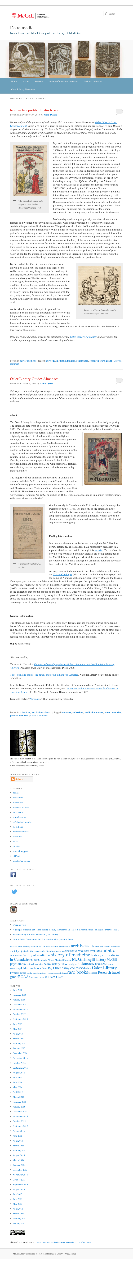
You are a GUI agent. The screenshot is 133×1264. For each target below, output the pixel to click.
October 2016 (19, 1062)
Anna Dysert (50, 114)
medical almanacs (65, 360)
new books (96, 963)
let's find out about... (42, 712)
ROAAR (16, 855)
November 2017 (20, 1009)
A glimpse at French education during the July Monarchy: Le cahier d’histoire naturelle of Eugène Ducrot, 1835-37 (67, 929)
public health (62, 973)
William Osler (54, 977)
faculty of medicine (36, 955)
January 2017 (19, 1048)
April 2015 (18, 1140)
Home (14, 81)
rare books (77, 971)
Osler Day (47, 968)
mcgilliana (18, 826)
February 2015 (19, 1150)
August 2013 (19, 1189)
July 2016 (17, 1077)
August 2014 (19, 1155)
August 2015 (19, 1130)
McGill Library (56, 1253)
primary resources (48, 972)
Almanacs (34, 698)
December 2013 (20, 1169)
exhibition (108, 950)
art (89, 946)
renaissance (82, 360)
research (92, 972)
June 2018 (18, 989)
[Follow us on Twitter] (14, 895)
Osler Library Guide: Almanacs (34, 378)
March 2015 (18, 1145)
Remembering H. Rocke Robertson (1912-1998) (35, 934)
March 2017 (18, 1038)
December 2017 (20, 1004)
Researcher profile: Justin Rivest (35, 109)
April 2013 (18, 1208)
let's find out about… (22, 821)
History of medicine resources (63, 81)
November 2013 (20, 1174)
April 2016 (18, 1092)
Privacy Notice (70, 1253)
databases (115, 946)
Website (39, 81)
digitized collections (53, 951)
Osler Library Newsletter (23, 89)
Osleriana (86, 968)
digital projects (18, 951)
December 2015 (20, 1111)
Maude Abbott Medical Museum (56, 959)
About (26, 81)
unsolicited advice (21, 860)
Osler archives (31, 968)
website (99, 550)
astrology (50, 360)
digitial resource (34, 951)
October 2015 (19, 1121)
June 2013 (18, 1199)
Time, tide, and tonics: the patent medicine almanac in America (44, 674)
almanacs (66, 712)
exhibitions (16, 955)
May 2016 (18, 1087)
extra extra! (18, 812)
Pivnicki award (18, 972)
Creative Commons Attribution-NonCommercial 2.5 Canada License (63, 1242)
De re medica (23, 27)
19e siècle (13, 946)
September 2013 (20, 1184)
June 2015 (18, 1135)
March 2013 (18, 1213)
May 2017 (18, 1028)
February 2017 (19, 1043)
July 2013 (17, 1194)
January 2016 (19, 1106)
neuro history (52, 964)
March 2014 (18, 1160)
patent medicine (113, 712)
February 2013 (19, 1218)
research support (20, 851)
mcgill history (95, 959)
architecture (64, 946)
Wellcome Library (37, 977)
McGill (78, 959)
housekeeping (19, 817)
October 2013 (19, 1179)
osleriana (17, 846)
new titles (17, 836)
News (15, 841)
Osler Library (104, 967)
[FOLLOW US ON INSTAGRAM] (13, 912)
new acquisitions (28, 360)
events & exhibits (21, 807)
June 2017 (18, 1024)
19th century (24, 946)
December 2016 (20, 1053)
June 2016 (18, 1082)
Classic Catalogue (62, 574)
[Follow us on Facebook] (13, 876)
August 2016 (19, 1072)
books (16, 792)
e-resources (18, 802)
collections (25, 712)
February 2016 (19, 1101)
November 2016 (20, 1057)
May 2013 (18, 1203)
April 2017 (18, 1033)
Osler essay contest (67, 967)
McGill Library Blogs (22, 1253)
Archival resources (93, 81)
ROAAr (24, 976)
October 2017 (19, 1014)
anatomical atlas (39, 946)
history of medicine (70, 954)
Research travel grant (101, 360)
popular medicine (19, 715)
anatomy (53, 946)
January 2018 (19, 999)
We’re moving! (19, 924)
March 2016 (18, 1096)
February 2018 (19, 994)
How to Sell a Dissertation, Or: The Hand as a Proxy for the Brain (43, 939)
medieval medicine (34, 964)
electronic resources (76, 950)
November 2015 (20, 1116)
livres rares (33, 959)
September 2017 (20, 1019)
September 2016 (20, 1067)
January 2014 (19, 1164)
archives (79, 945)
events (94, 950)
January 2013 (19, 1223)
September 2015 (20, 1126)
